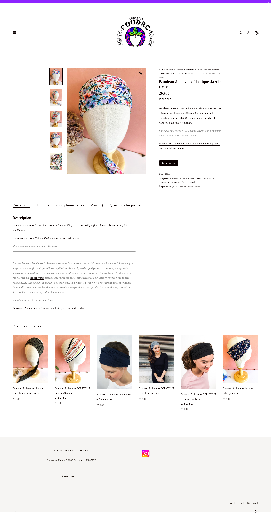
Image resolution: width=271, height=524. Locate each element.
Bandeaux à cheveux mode (188, 69)
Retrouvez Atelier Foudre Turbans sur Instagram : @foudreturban (49, 308)
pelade (197, 186)
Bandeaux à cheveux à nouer (191, 178)
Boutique (171, 69)
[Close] (268, 2)
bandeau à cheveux (186, 186)
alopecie (173, 186)
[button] (140, 73)
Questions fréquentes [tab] (126, 205)
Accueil (162, 69)
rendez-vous (37, 277)
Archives (174, 178)
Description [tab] (21, 205)
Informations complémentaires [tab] (60, 205)
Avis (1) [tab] (97, 205)
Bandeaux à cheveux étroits (177, 73)
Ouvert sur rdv (71, 476)
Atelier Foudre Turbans (113, 272)
